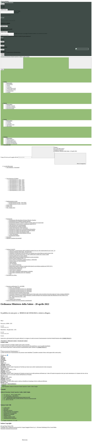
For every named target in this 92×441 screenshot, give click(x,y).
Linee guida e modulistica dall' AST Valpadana (19, 272)
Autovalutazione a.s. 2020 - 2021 (16, 181)
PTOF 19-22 (9, 205)
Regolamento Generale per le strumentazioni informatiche (22, 229)
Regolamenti (9, 218)
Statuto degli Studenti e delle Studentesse (18, 227)
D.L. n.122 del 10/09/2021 (15, 264)
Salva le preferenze (12, 383)
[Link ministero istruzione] (7, 2)
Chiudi (2, 41)
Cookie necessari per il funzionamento (9, 351)
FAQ (10, 274)
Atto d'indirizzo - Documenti (12, 167)
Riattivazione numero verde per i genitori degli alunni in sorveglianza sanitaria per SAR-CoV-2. (31, 266)
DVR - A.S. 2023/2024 (14, 287)
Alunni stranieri (12, 262)
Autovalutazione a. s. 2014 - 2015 (17, 189)
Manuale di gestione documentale (13, 238)
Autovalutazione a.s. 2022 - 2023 (16, 179)
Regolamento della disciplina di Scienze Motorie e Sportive (22, 220)
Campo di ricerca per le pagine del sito (9, 157)
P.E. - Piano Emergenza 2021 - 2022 (17, 296)
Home (56, 147)
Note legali (5, 409)
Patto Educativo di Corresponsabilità (17, 225)
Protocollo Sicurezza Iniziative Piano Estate (19, 292)
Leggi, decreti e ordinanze (15, 270)
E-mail (15, 33)
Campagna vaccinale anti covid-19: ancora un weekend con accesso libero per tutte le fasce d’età (31, 253)
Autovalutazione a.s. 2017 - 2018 (16, 185)
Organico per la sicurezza (15, 299)
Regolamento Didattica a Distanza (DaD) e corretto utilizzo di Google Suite (26, 222)
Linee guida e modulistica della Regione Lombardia (21, 271)
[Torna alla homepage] (46, 56)
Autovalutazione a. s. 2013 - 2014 (17, 190)
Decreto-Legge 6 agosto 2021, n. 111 (17, 267)
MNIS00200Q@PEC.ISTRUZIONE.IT (21, 398)
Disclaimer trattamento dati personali (9, 428)
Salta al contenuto (5, 1)
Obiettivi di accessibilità (8, 414)
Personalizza (4, 340)
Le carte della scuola (59, 148)
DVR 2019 (11, 298)
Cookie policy (6, 407)
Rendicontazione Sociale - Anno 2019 (17, 203)
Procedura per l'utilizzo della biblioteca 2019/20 (20, 233)
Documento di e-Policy (11, 275)
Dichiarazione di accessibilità (10, 413)
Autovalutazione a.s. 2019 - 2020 (16, 182)
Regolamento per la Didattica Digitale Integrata (20, 221)
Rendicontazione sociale (12, 201)
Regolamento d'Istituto (14, 235)
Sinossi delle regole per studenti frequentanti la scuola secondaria (24, 257)
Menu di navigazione (81, 163)
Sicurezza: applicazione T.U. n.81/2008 (15, 286)
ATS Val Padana (13, 263)
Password (16, 12)
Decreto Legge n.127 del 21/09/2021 (17, 261)
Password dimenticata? (6, 15)
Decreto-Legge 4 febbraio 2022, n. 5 (17, 258)
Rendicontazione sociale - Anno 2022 (17, 202)
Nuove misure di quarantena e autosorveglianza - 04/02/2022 (23, 259)
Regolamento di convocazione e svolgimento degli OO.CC (22, 224)
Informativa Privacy (7, 410)
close (2, 69)
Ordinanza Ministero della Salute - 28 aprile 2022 (20, 252)
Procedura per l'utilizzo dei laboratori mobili (19, 231)
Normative (8, 237)
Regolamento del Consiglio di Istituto (17, 226)
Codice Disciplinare (13, 234)
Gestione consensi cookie (9, 416)
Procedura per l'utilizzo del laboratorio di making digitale (22, 230)
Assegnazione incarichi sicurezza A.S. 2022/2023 (20, 290)
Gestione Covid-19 (59, 149)
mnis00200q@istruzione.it (18, 397)
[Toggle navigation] (12, 63)
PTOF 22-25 (9, 206)
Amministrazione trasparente (9, 418)
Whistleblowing (7, 415)
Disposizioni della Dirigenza (15, 268)
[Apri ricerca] (80, 63)
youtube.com (4, 355)
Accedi (2, 3)
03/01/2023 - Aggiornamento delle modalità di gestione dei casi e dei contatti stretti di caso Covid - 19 (32, 250)
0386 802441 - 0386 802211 (11, 395)
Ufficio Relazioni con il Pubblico (10, 411)
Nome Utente (17, 11)
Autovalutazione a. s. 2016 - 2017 (17, 186)
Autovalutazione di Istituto (12, 178)
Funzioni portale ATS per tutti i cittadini (18, 255)
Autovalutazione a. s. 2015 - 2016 (17, 187)
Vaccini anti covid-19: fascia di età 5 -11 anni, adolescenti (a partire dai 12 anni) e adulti (29, 254)
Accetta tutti (22, 340)
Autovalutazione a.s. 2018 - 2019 (16, 183)
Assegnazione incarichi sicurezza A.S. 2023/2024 (20, 288)
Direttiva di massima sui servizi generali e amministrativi (19, 300)
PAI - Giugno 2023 (10, 207)
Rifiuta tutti (12, 340)
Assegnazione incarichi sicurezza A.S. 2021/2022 (20, 291)
